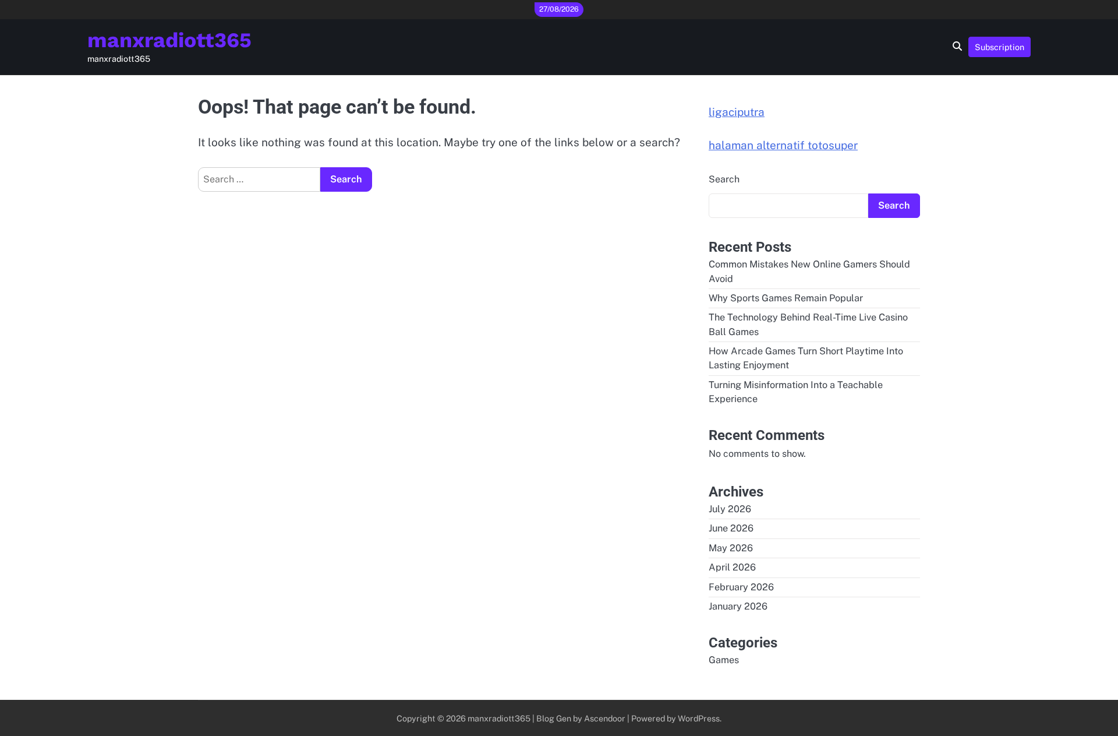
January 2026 (738, 606)
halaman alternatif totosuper (783, 145)
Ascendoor (604, 718)
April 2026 (732, 567)
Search (724, 179)
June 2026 (731, 528)
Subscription (999, 47)
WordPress (699, 718)
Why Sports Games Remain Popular (786, 298)
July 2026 (730, 509)
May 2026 (731, 548)
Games (724, 659)
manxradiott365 (169, 40)
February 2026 (741, 587)
